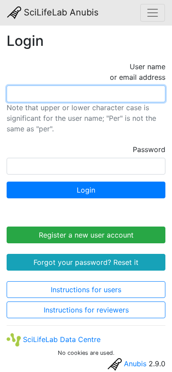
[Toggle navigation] (152, 13)
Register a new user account (86, 235)
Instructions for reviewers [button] (86, 309)
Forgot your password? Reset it (86, 262)
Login (86, 190)
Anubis (135, 363)
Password (149, 149)
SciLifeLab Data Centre (61, 339)
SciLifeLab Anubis (59, 12)
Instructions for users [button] (86, 289)
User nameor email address (137, 72)
